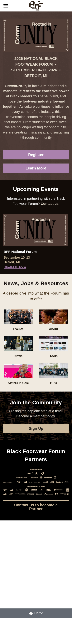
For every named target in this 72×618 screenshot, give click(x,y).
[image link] (36, 5)
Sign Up (36, 428)
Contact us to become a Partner (36, 507)
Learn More (36, 168)
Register (36, 155)
